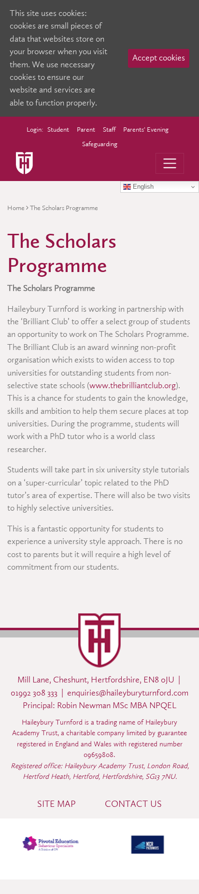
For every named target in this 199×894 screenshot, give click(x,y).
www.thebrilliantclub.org (132, 385)
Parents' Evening (146, 129)
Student (58, 129)
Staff (109, 129)
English (142, 186)
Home (16, 208)
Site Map (56, 804)
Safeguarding (99, 144)
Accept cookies (158, 57)
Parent (86, 129)
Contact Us (133, 804)
